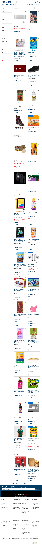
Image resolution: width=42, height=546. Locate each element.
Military (14, 4)
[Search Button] (32, 2)
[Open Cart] (39, 2)
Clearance (6, 4)
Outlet (11, 4)
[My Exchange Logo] (8, 2)
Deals (3, 4)
